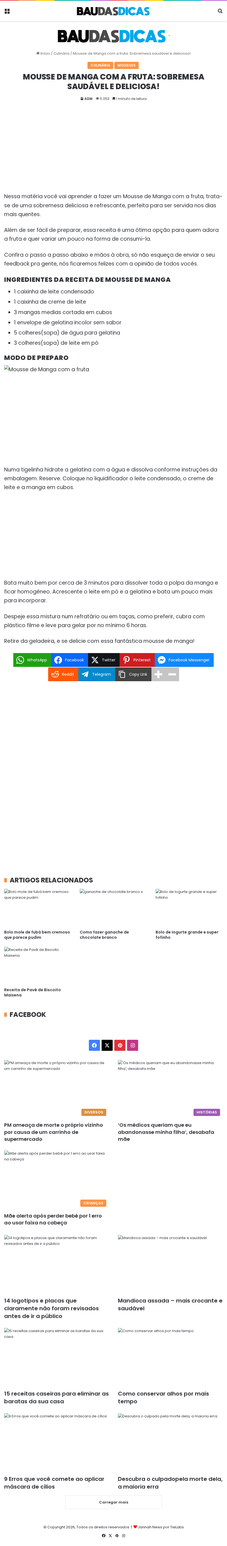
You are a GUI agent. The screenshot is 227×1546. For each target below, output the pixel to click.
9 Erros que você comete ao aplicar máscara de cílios (54, 1483)
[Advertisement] (113, 151)
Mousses (126, 65)
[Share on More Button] (158, 674)
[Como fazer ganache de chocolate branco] (113, 908)
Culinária (61, 53)
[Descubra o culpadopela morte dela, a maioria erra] (170, 1442)
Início (45, 53)
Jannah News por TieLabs (161, 1527)
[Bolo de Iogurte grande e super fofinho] (189, 908)
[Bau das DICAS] (113, 11)
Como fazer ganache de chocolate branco (104, 934)
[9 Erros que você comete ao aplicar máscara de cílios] (56, 1442)
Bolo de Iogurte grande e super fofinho (187, 934)
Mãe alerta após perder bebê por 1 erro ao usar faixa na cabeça (53, 1219)
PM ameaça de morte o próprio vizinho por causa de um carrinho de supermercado (53, 1131)
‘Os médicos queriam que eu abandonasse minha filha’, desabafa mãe (166, 1131)
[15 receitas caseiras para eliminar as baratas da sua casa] (56, 1357)
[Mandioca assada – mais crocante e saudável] (170, 1264)
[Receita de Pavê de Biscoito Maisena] (37, 966)
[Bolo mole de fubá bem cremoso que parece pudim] (37, 908)
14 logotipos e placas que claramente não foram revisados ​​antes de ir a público (52, 1308)
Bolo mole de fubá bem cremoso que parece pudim (37, 934)
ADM (88, 98)
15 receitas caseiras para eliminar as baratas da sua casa (56, 1397)
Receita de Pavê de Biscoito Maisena (32, 992)
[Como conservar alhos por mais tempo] (170, 1357)
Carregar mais (113, 1502)
